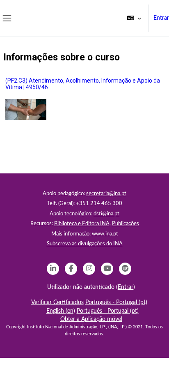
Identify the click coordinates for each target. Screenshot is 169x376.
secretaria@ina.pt (106, 193)
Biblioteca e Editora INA (82, 223)
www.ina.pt (105, 234)
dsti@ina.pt (106, 214)
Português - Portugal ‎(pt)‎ (116, 302)
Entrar (161, 18)
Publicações (125, 223)
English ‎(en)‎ (60, 311)
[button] (134, 18)
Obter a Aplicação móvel (91, 319)
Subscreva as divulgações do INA (85, 244)
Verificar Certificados (57, 302)
